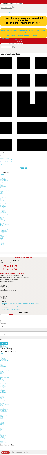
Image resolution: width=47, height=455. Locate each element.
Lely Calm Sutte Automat (3, 245)
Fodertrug (1, 199)
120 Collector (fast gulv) (3, 235)
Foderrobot (1, 237)
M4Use (1, 184)
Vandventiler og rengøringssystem (4, 190)
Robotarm (1, 177)
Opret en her (5, 346)
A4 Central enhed (2, 194)
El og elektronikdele (3, 178)
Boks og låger (2, 183)
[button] (19, 40)
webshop (23, 168)
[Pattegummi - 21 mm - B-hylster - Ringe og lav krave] (23, 155)
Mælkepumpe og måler (3, 186)
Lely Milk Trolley (2, 244)
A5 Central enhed (2, 210)
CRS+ (0, 181)
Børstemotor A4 (2, 196)
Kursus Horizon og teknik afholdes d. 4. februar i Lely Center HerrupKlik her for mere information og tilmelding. (23, 32)
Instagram (5, 442)
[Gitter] (23, 103)
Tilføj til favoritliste (6, 158)
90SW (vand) (1, 234)
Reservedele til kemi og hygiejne (4, 180)
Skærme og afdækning (3, 206)
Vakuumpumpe (2, 189)
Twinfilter (1, 191)
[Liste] (23, 151)
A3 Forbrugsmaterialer (3, 179)
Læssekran (1, 238)
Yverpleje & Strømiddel (3, 408)
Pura (0, 187)
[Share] (43, 1)
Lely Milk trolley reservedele (4, 246)
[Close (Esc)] (45, 1)
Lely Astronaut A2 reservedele (4, 165)
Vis (0, 339)
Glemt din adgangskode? (3, 345)
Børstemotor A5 (2, 213)
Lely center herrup (5, 38)
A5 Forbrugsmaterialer (3, 212)
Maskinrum (1, 185)
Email (1, 326)
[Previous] (2, 227)
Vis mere (1, 160)
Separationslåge (2, 188)
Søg (13, 7)
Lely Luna (1, 241)
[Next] (45, 227)
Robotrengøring (2, 407)
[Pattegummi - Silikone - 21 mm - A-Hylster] (23, 161)
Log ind (4, 343)
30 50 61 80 (22, 273)
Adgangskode (4, 334)
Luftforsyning (2, 200)
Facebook (1, 442)
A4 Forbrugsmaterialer (3, 375)
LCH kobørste (2, 242)
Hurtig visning (2, 158)
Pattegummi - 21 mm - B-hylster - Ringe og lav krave (7, 159)
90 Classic (1, 233)
